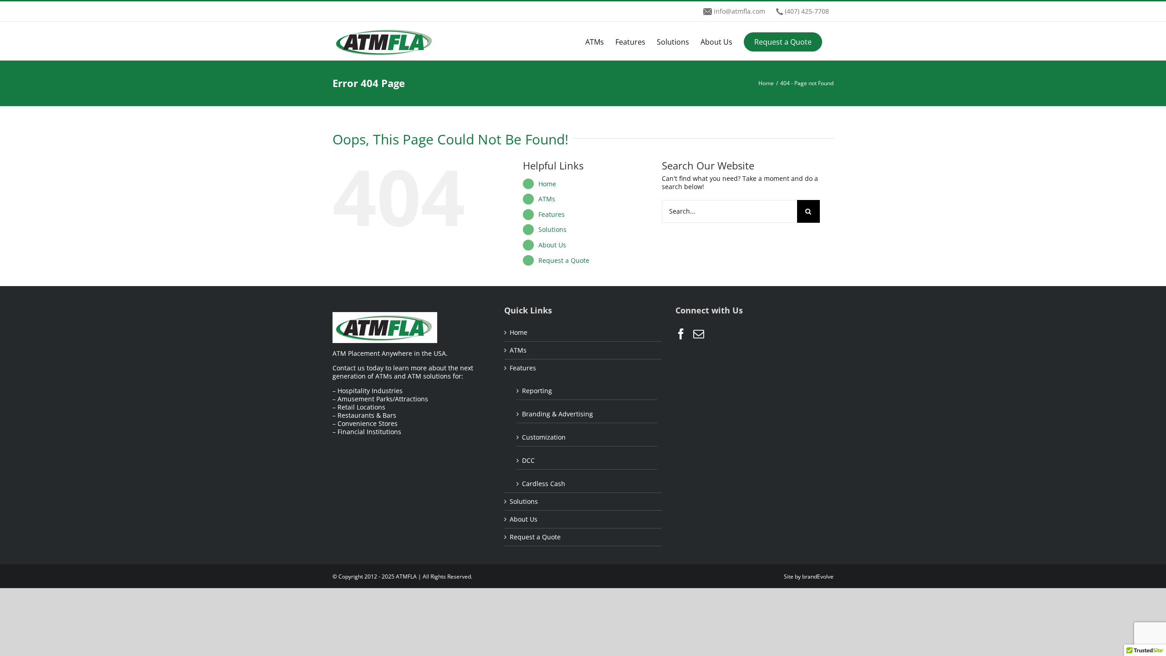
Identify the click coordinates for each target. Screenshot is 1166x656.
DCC (528, 460)
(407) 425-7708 (807, 11)
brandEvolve (818, 576)
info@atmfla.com (739, 11)
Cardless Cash (543, 483)
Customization (544, 437)
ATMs (546, 199)
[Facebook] (680, 333)
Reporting (537, 390)
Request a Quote (563, 260)
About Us (552, 245)
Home (547, 183)
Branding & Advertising (557, 414)
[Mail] (698, 333)
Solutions (552, 229)
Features (551, 214)
